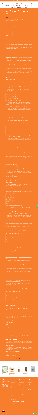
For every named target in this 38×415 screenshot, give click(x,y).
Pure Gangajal (32, 373)
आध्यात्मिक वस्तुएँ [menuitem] (19, 5)
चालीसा (11, 390)
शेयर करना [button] (7, 17)
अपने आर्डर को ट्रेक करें (13, 383)
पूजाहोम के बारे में (12, 386)
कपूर (2, 373)
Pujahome (5, 413)
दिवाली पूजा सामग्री (21, 382)
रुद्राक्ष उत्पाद (29, 389)
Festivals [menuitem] (28, 5)
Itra (16, 373)
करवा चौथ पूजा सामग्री (21, 394)
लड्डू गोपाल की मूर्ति (30, 382)
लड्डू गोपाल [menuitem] (14, 5)
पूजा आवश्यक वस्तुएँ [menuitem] (9, 5)
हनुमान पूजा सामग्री (21, 389)
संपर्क (11, 387)
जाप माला (29, 387)
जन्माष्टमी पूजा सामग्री (21, 392)
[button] (2, 3)
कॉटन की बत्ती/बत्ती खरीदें (12, 374)
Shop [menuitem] (31, 5)
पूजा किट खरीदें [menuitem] (24, 5)
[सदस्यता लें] (25, 404)
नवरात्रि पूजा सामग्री (21, 387)
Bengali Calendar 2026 (13, 399)
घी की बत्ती (29, 384)
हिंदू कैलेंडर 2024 (12, 395)
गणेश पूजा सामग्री (21, 384)
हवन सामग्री (25, 373)
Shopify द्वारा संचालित (7, 413)
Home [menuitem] (6, 5)
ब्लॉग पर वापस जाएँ (19, 358)
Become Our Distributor (14, 382)
